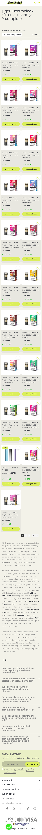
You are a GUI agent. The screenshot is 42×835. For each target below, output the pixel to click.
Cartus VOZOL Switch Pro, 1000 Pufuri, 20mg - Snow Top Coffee (10, 335)
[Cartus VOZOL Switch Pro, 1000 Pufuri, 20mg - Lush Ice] (11, 140)
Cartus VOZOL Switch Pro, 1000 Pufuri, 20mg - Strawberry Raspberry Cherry (10, 245)
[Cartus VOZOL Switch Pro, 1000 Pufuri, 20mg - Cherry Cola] (31, 230)
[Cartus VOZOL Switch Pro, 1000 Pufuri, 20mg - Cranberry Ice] (11, 365)
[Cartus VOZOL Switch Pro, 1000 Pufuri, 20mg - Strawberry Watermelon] (31, 140)
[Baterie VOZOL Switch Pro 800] (11, 455)
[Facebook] (7, 809)
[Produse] (3, 3)
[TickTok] (28, 809)
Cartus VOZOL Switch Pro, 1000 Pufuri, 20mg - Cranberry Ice (10, 380)
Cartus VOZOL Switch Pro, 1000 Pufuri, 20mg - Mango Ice (31, 290)
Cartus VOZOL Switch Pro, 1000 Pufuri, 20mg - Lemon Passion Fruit (10, 514)
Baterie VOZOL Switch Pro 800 (10, 469)
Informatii (7, 780)
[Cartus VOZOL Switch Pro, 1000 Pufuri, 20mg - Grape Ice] (31, 50)
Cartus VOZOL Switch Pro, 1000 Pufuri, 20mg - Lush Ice (10, 155)
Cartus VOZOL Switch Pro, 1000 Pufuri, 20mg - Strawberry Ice (31, 110)
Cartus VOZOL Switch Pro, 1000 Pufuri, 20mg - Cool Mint (31, 335)
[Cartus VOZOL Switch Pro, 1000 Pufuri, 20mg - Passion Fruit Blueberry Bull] (31, 410)
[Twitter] (14, 809)
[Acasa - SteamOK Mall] (15, 3)
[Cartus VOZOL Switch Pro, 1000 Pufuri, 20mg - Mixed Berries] (11, 50)
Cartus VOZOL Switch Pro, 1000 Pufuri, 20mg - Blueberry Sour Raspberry (31, 200)
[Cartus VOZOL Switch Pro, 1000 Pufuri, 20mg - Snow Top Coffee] (11, 320)
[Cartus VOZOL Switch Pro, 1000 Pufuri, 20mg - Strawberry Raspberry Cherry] (11, 230)
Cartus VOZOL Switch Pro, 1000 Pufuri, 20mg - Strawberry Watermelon (31, 155)
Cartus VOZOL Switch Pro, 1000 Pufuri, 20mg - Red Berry (10, 200)
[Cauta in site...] (35, 3)
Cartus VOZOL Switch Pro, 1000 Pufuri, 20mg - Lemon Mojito (10, 425)
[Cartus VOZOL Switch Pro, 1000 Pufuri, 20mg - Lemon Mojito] (11, 410)
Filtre (35, 35)
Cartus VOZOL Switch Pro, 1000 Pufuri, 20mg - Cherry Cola (31, 245)
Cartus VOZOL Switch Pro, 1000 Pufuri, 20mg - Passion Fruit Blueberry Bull (31, 425)
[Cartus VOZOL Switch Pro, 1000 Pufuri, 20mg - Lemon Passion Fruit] (11, 500)
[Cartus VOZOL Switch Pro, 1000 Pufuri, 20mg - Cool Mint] (31, 320)
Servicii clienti (8, 784)
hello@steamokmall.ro (14, 803)
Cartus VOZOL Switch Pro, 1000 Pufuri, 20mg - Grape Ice (31, 65)
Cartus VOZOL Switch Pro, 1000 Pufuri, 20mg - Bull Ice (31, 470)
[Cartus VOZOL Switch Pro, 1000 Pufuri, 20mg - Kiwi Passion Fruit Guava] (31, 365)
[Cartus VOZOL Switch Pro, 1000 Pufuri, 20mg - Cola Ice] (11, 275)
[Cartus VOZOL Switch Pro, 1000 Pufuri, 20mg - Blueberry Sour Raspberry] (31, 185)
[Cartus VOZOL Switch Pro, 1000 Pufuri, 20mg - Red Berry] (11, 185)
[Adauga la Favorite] (18, 43)
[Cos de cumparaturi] (39, 3)
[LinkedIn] (21, 809)
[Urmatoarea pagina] (36, 535)
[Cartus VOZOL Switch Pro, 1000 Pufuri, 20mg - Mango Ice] (31, 275)
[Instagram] (35, 809)
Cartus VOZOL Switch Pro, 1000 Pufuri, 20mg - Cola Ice (10, 290)
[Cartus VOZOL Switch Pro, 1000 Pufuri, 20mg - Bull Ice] (31, 455)
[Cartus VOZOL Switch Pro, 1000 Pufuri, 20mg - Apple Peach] (11, 95)
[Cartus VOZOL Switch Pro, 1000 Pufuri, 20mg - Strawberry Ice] (31, 95)
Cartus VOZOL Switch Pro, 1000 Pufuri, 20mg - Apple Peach (10, 110)
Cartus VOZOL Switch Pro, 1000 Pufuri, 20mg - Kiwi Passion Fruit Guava (31, 380)
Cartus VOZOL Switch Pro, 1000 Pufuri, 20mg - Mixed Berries (10, 65)
